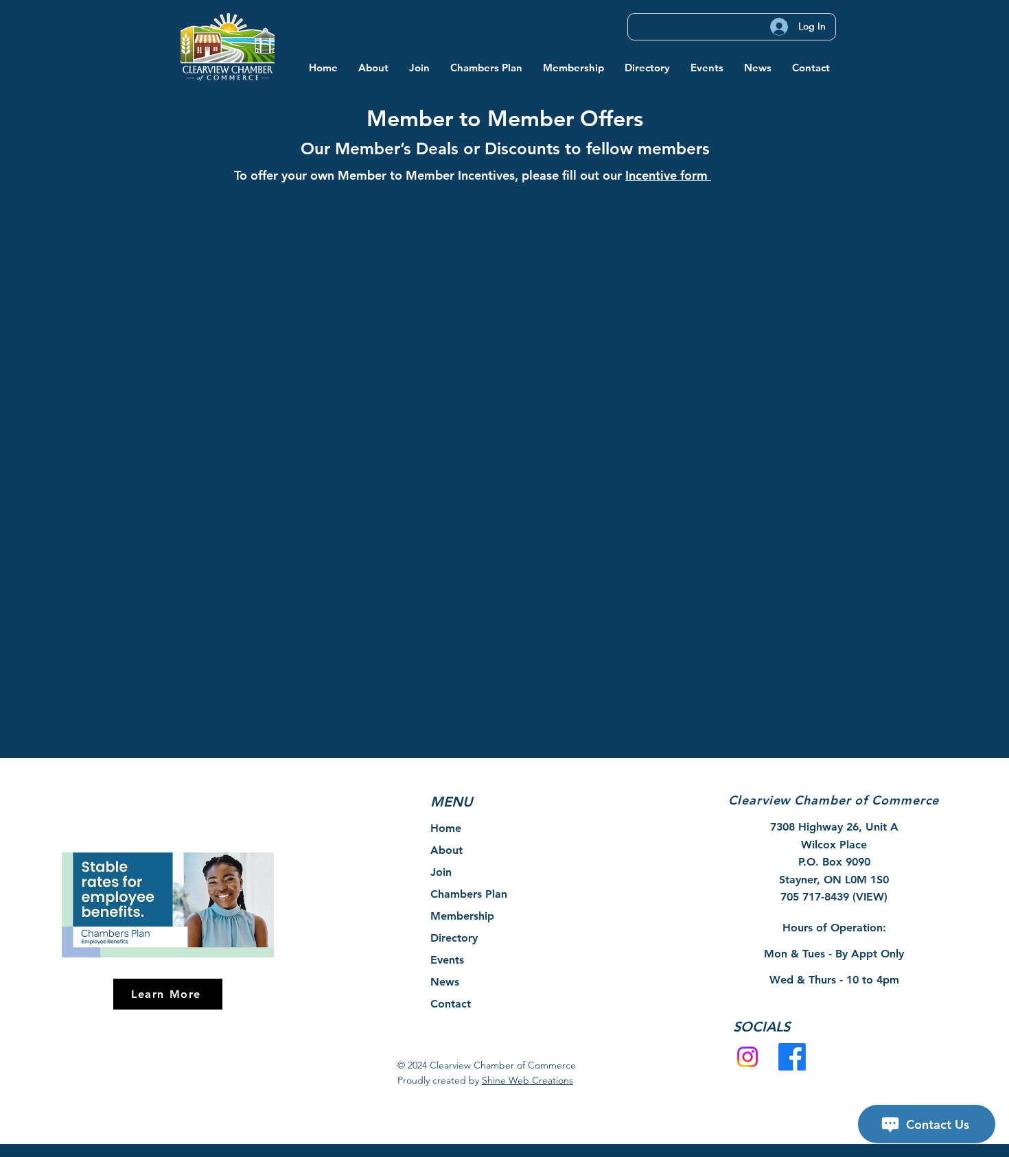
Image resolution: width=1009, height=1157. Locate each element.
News (444, 981)
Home (445, 828)
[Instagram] (747, 1057)
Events (447, 959)
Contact (450, 1003)
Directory (454, 937)
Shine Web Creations (527, 1080)
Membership (462, 915)
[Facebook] (792, 1057)
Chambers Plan (468, 893)
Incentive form (668, 175)
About (446, 850)
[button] (373, 68)
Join (441, 872)
